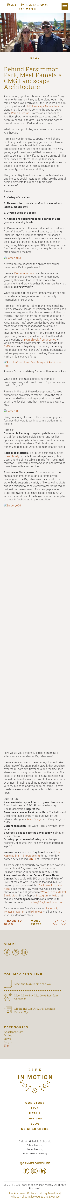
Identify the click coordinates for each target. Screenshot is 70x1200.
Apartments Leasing (35, 1153)
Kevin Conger (35, 819)
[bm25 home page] (27, 6)
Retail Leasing (35, 1149)
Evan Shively (11, 456)
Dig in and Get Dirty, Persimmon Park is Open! (34, 1010)
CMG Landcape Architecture (42, 106)
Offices (35, 1118)
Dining (8, 1035)
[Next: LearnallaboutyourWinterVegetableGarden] (63, 924)
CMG (7, 346)
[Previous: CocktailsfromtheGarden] (55, 924)
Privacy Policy (18, 1196)
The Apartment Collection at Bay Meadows (34, 1193)
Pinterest (36, 911)
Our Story (35, 1103)
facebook (7, 952)
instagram (42, 895)
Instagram (19, 911)
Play (35, 58)
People (8, 1042)
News (7, 1038)
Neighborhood (35, 1129)
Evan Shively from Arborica (40, 339)
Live (35, 1108)
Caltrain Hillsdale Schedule (35, 1141)
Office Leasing (35, 1145)
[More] (65, 6)
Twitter (8, 911)
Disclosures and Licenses (44, 1196)
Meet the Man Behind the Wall (33, 984)
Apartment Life (13, 1031)
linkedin (24, 952)
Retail (35, 1113)
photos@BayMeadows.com (45, 902)
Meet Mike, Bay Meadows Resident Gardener (36, 997)
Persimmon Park (24, 273)
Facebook (52, 908)
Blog (35, 1124)
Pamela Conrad (20, 113)
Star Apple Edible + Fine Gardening (32, 853)
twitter (56, 895)
